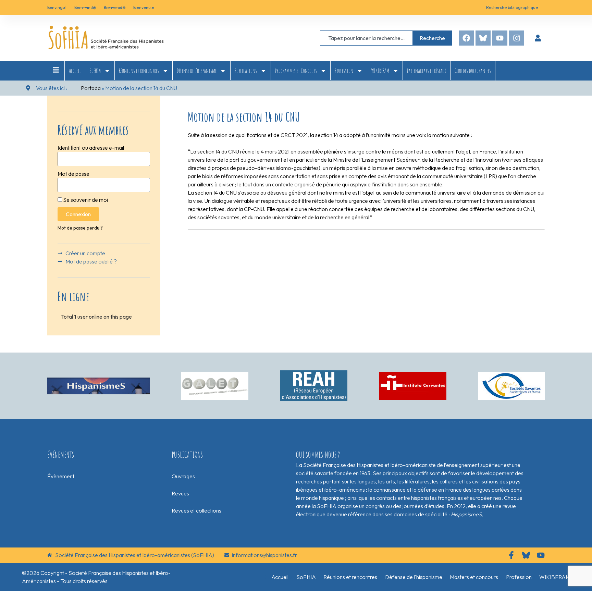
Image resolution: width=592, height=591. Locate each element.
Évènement (60, 476)
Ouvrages (183, 476)
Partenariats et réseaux (426, 70)
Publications (246, 70)
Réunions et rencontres (139, 70)
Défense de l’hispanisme (197, 70)
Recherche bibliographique (512, 7)
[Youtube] (499, 38)
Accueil (75, 70)
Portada (91, 88)
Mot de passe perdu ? (80, 228)
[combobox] (366, 38)
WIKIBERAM (380, 70)
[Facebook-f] (511, 555)
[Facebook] (466, 38)
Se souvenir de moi (85, 199)
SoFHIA (95, 70)
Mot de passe (73, 173)
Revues (180, 493)
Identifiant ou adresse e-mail (91, 147)
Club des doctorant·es (473, 70)
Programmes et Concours (296, 70)
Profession (344, 70)
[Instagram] (516, 38)
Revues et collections (196, 510)
